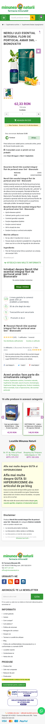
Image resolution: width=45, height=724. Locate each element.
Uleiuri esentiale (9, 388)
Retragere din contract (10, 630)
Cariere (5, 617)
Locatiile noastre (9, 650)
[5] (12, 98)
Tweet (23, 365)
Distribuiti (9, 365)
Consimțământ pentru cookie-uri (14, 685)
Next (42, 417)
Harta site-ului (8, 656)
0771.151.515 (33, 457)
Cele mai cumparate (10, 669)
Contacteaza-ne (8, 653)
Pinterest (35, 365)
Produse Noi (7, 666)
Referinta (17, 173)
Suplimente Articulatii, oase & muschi (16, 383)
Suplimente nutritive (16, 380)
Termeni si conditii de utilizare (13, 637)
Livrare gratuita (8, 614)
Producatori (7, 676)
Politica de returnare (10, 627)
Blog (4, 641)
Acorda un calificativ (33, 341)
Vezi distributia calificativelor (13, 341)
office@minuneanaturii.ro (10, 570)
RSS (10, 581)
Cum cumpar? (8, 620)
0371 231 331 (9, 568)
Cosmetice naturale (30, 380)
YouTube (17, 581)
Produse (6, 380)
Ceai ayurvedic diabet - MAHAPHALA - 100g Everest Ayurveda (12, 426)
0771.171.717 (12, 457)
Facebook (4, 581)
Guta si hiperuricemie (22, 388)
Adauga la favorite (38, 51)
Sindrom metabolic (33, 385)
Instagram (23, 581)
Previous (2, 417)
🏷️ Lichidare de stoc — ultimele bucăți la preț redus (22, 713)
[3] (8, 98)
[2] (6, 98)
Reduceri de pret (8, 673)
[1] (4, 98)
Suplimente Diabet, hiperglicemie (15, 385)
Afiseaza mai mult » (22, 538)
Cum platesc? (8, 624)
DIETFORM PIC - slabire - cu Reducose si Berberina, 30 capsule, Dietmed (33, 426)
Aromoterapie (34, 383)
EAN (15, 175)
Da (38, 596)
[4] (10, 98)
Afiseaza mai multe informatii (23, 262)
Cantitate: (22, 110)
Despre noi (7, 634)
